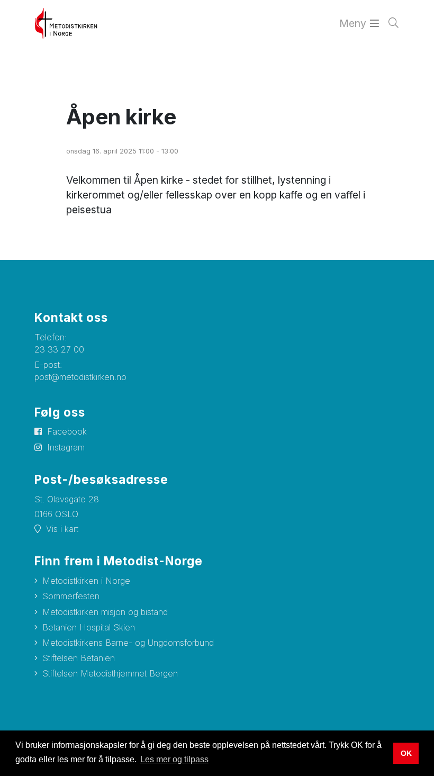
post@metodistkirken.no (80, 377)
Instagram (66, 447)
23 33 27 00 (59, 349)
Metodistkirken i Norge (86, 580)
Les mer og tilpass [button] (174, 759)
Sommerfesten (71, 596)
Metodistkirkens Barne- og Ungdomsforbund (128, 642)
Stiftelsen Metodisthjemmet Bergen (110, 673)
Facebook (67, 431)
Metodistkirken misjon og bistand (105, 612)
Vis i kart (62, 529)
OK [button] (406, 753)
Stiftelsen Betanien (78, 658)
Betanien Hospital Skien (88, 627)
